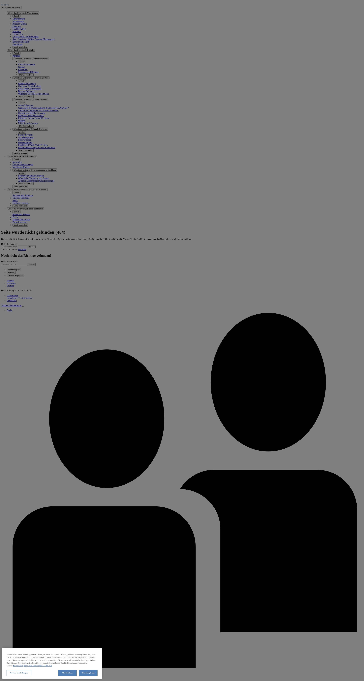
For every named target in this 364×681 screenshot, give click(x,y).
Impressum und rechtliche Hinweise (38, 666)
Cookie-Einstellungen (19, 673)
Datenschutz (18, 666)
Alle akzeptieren (88, 673)
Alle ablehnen (67, 673)
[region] (52, 663)
